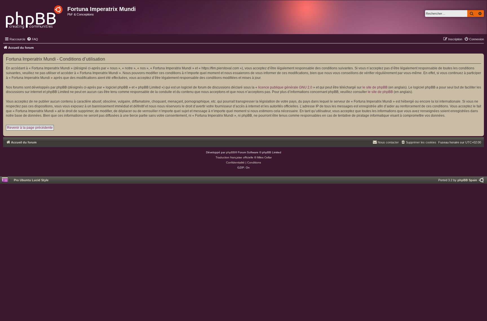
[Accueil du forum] (34, 15)
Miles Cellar (264, 157)
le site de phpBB (375, 87)
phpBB (230, 152)
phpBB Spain (467, 180)
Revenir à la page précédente (30, 128)
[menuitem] (32, 39)
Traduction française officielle (234, 157)
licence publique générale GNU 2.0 (285, 87)
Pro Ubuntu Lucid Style (31, 180)
